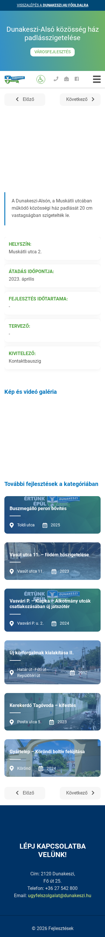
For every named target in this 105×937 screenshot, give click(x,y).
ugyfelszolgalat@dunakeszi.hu (59, 895)
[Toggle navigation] (97, 79)
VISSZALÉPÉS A (52, 5)
